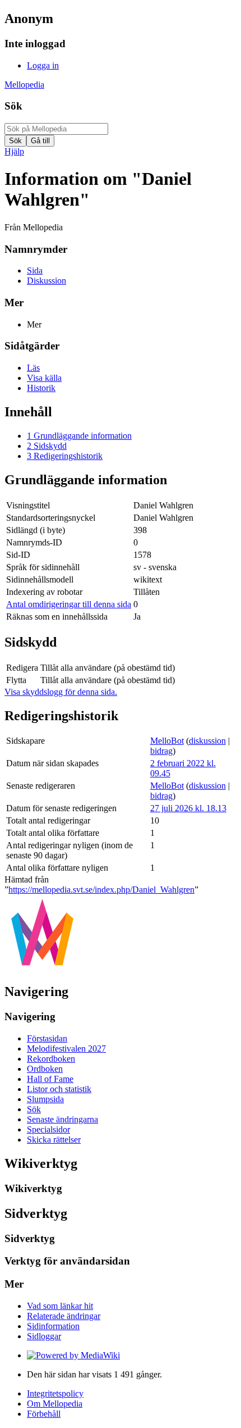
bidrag (161, 751)
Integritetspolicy (55, 1393)
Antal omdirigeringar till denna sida (68, 604)
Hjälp (14, 151)
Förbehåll (44, 1413)
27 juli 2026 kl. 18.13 (188, 808)
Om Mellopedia (54, 1403)
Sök (13, 106)
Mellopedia (24, 84)
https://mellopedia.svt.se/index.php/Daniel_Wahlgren (101, 889)
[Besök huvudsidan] (42, 967)
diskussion (207, 740)
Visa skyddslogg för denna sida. (60, 692)
